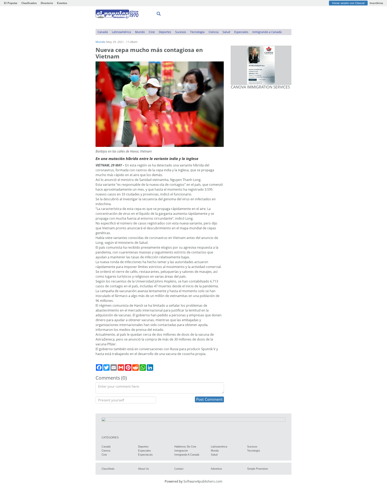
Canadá (103, 32)
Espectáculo (145, 454)
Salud (226, 32)
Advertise (216, 468)
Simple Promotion (257, 468)
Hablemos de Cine (185, 446)
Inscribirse (376, 3)
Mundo (140, 32)
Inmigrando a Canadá (267, 32)
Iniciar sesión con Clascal (348, 3)
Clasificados (29, 3)
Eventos (62, 3)
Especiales (241, 32)
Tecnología (197, 32)
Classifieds (108, 468)
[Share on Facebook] (99, 367)
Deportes (165, 32)
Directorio (47, 3)
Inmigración (181, 450)
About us (143, 468)
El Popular (10, 3)
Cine (152, 32)
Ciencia (213, 32)
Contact (178, 468)
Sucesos (180, 32)
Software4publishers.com (202, 481)
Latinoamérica (121, 32)
